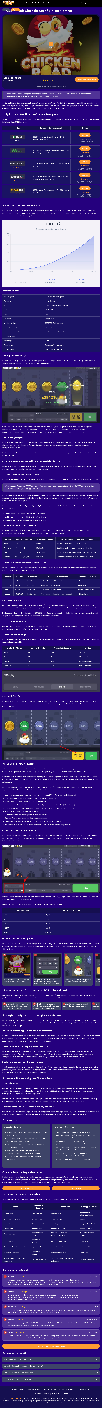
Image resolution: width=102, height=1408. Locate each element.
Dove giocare (85, 3)
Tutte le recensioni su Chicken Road (51, 1346)
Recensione (85, 152)
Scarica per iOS (76, 1188)
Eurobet (17, 180)
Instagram (55, 1394)
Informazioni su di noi (66, 1389)
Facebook (37, 1394)
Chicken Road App (18, 1389)
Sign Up (15, 10)
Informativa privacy (49, 1389)
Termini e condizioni (83, 1389)
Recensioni (42, 3)
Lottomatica (17, 167)
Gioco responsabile (33, 1389)
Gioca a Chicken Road (86, 79)
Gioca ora (85, 135)
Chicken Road (31, 3)
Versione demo (53, 3)
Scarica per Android (26, 1188)
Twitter (46, 1394)
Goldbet (17, 194)
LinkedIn (65, 1394)
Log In (6, 10)
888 (17, 154)
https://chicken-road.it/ (15, 1398)
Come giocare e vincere (69, 3)
